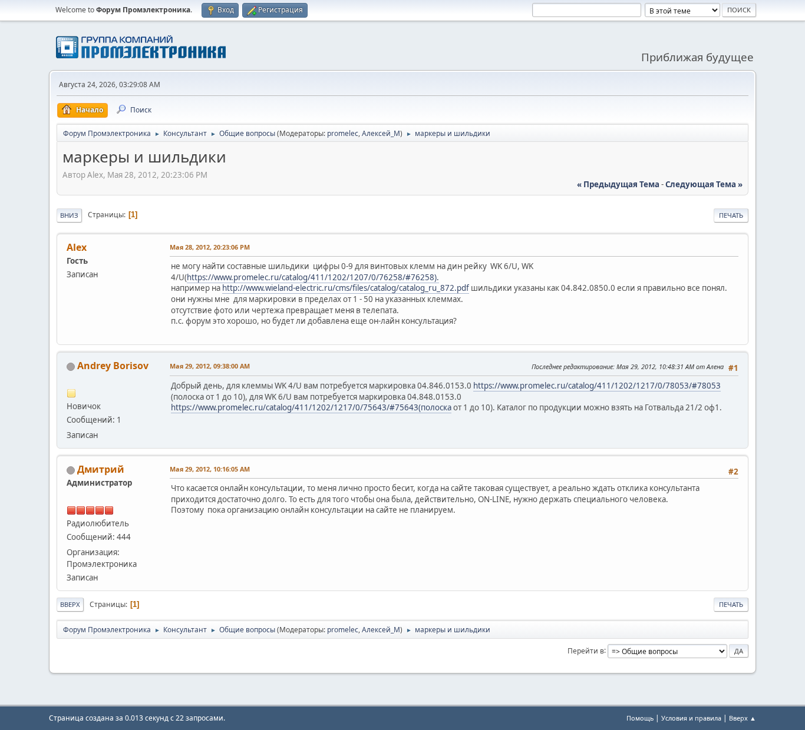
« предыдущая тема (618, 184)
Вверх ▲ (742, 718)
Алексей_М (381, 133)
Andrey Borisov (113, 365)
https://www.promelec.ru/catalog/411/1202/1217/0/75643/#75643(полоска (311, 407)
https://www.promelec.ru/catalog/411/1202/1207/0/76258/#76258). (313, 277)
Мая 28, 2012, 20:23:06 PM (210, 247)
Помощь (640, 718)
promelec (342, 133)
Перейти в (586, 650)
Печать (731, 215)
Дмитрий (100, 469)
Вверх (70, 604)
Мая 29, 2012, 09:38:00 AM (210, 365)
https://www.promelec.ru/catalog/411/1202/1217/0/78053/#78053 (597, 385)
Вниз (69, 215)
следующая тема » (704, 184)
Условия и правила (691, 718)
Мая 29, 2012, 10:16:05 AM (210, 468)
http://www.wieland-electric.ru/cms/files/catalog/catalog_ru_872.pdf (345, 288)
